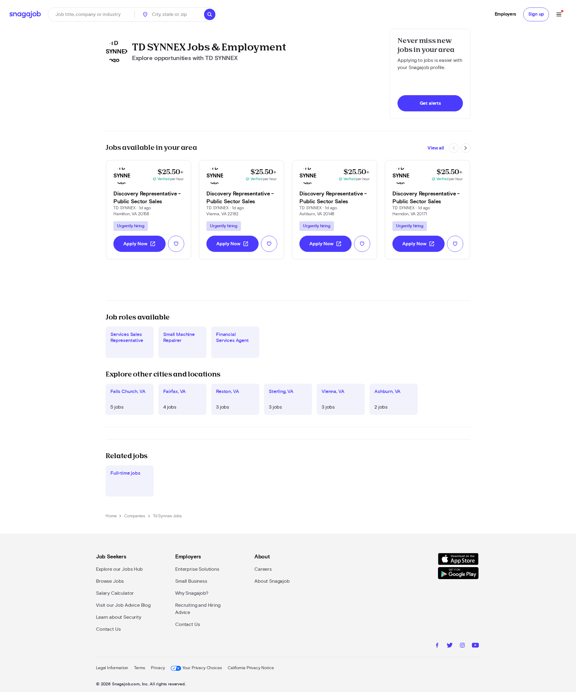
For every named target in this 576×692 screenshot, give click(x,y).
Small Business (191, 581)
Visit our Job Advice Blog (123, 605)
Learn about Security (118, 617)
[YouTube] (475, 646)
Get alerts (430, 103)
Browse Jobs (110, 581)
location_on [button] (145, 14)
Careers (263, 569)
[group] (130, 226)
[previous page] (453, 148)
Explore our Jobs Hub (119, 569)
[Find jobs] (209, 14)
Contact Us (108, 629)
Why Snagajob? (191, 593)
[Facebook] (437, 646)
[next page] (465, 148)
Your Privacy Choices (202, 668)
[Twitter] (450, 646)
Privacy (158, 668)
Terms (139, 668)
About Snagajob (272, 581)
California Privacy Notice (251, 668)
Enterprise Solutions (197, 569)
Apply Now (139, 243)
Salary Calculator (115, 593)
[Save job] (176, 244)
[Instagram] (462, 646)
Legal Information (112, 668)
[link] (148, 209)
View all (436, 148)
